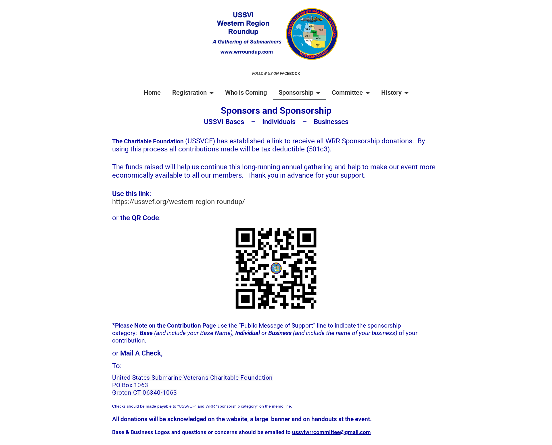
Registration (189, 92)
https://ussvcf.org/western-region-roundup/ (178, 202)
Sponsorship (296, 92)
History (391, 92)
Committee (347, 92)
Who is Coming (246, 92)
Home (152, 92)
